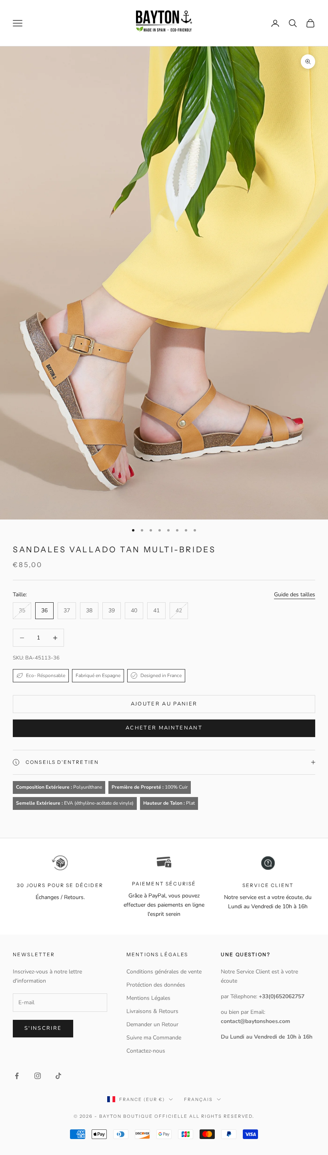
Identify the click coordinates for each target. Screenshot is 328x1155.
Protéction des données (155, 985)
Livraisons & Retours (152, 1011)
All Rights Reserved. (222, 1116)
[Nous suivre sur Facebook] (17, 1076)
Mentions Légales (148, 998)
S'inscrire (43, 1028)
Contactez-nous (145, 1051)
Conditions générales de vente (164, 971)
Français (198, 1099)
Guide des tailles (294, 594)
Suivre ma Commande (153, 1037)
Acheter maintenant (164, 727)
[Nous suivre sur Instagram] (38, 1076)
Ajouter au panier (164, 703)
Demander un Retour (152, 1024)
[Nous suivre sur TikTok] (58, 1076)
